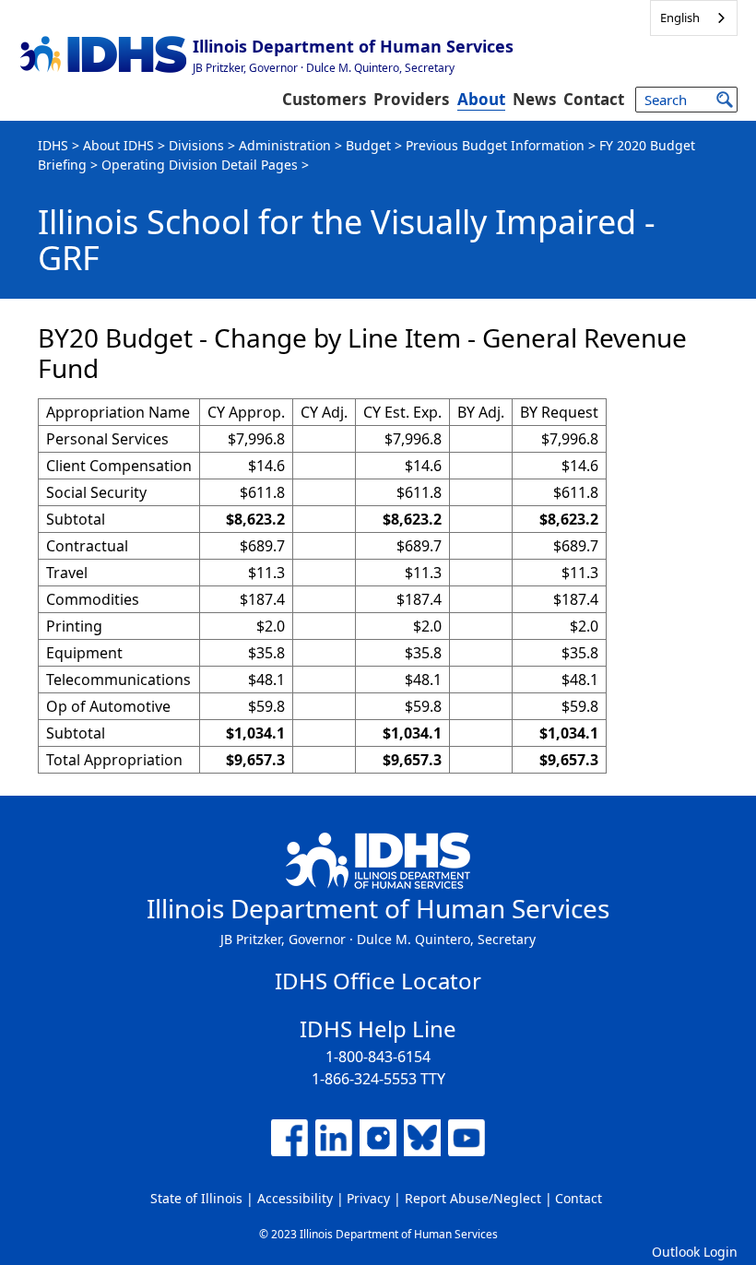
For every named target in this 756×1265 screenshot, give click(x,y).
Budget (368, 145)
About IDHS (118, 145)
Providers (411, 99)
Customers (324, 99)
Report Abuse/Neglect (473, 1198)
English (680, 17)
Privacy (368, 1198)
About (481, 99)
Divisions (196, 145)
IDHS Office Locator (378, 980)
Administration (285, 145)
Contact (593, 99)
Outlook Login (695, 1251)
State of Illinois (196, 1198)
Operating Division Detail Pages (199, 164)
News (534, 99)
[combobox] (694, 18)
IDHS (53, 145)
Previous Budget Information (495, 145)
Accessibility (295, 1198)
